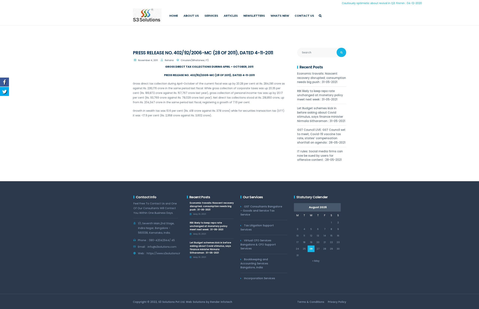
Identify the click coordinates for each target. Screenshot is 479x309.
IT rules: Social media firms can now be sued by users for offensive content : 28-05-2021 (320, 155)
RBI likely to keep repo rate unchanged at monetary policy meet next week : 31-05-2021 (320, 95)
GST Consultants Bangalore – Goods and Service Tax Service (261, 210)
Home (173, 15)
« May (316, 261)
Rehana (169, 60)
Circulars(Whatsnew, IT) (195, 60)
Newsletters (254, 15)
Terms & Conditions (310, 302)
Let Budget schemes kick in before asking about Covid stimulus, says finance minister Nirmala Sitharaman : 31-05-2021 (321, 114)
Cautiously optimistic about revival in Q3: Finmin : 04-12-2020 (370, 3)
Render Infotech (221, 302)
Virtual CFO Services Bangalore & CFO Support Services (258, 244)
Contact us (304, 15)
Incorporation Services (259, 278)
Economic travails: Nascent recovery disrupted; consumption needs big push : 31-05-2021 (321, 78)
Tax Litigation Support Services (257, 227)
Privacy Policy (337, 302)
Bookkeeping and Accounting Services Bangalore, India (254, 263)
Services (211, 15)
